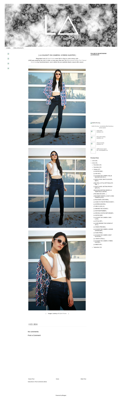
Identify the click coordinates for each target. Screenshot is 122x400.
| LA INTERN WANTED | (99, 204)
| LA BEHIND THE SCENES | (100, 208)
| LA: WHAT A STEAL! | (99, 238)
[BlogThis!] (31, 324)
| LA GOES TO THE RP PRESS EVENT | (103, 202)
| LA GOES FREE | (98, 232)
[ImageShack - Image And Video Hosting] (8, 54)
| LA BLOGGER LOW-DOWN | (101, 199)
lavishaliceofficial (104, 126)
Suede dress (99, 130)
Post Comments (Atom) (41, 381)
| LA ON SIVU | (97, 173)
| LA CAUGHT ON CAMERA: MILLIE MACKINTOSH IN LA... (102, 176)
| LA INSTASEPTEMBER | (99, 211)
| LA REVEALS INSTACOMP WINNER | (103, 213)
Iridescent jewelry (100, 142)
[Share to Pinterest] (37, 324)
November (96, 167)
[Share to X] (33, 324)
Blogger (64, 395)
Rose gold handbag (101, 136)
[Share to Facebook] (35, 324)
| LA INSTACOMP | (98, 171)
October (96, 169)
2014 (93, 160)
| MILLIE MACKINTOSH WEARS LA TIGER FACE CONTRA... (102, 191)
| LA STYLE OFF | (97, 221)
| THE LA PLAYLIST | (18, 48)
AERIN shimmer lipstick (102, 148)
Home (57, 379)
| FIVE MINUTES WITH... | (99, 194)
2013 (93, 163)
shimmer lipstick (102, 127)
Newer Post (31, 379)
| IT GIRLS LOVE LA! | (99, 206)
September (97, 247)
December (96, 165)
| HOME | (8, 48)
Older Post (83, 379)
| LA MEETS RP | (97, 244)
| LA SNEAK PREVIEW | (99, 227)
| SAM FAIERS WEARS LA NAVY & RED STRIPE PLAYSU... (103, 196)
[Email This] (29, 324)
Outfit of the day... (96, 126)
